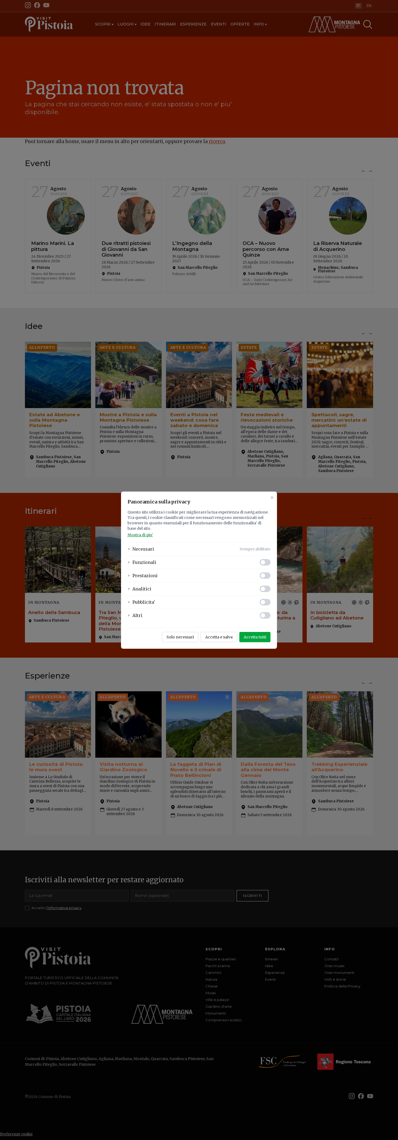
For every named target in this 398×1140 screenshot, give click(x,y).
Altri (137, 615)
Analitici (141, 589)
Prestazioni (145, 575)
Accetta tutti (255, 637)
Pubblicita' (143, 602)
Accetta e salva (219, 637)
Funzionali (144, 562)
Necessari (143, 549)
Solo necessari (180, 637)
